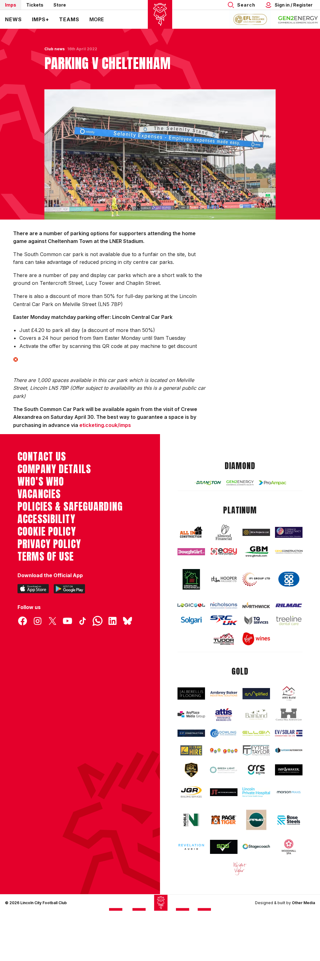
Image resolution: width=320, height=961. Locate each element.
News (13, 19)
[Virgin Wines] (256, 638)
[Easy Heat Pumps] (224, 551)
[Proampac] (272, 482)
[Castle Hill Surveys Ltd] (288, 714)
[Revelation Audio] (191, 847)
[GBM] (256, 552)
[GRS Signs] (256, 770)
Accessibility (46, 519)
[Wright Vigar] (240, 868)
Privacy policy (49, 544)
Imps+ (40, 19)
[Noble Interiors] (191, 820)
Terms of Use (46, 557)
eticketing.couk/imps (105, 425)
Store (59, 4)
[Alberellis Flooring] (191, 693)
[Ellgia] (256, 733)
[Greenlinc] (191, 579)
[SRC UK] (224, 620)
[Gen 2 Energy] (240, 482)
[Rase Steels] (288, 820)
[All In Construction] (191, 532)
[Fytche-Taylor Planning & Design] (256, 750)
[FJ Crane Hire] (191, 750)
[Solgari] (191, 620)
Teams (69, 19)
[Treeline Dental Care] (288, 620)
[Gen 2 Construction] (288, 552)
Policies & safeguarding (70, 507)
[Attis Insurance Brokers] (224, 714)
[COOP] (288, 579)
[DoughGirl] (191, 551)
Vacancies (39, 494)
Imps (10, 4)
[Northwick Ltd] (256, 605)
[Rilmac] (288, 605)
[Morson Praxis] (288, 792)
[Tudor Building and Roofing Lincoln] (224, 639)
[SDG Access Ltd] (224, 847)
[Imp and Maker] (288, 769)
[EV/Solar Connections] (288, 733)
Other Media (303, 902)
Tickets (34, 4)
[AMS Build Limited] (288, 693)
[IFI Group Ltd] (256, 579)
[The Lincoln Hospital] (256, 792)
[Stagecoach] (256, 847)
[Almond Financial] (224, 532)
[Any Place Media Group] (191, 714)
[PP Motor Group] (256, 820)
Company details (54, 469)
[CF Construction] (191, 733)
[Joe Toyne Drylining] (224, 792)
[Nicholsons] (224, 605)
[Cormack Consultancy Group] (288, 532)
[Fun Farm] (224, 750)
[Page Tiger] (224, 820)
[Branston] (207, 483)
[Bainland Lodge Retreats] (256, 714)
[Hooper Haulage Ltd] (224, 579)
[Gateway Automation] (288, 750)
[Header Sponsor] (298, 19)
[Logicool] (191, 605)
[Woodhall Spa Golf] (288, 847)
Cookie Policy (47, 532)
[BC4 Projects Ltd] (256, 532)
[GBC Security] (191, 770)
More (96, 19)
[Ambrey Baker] (224, 694)
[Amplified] (256, 693)
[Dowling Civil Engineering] (224, 733)
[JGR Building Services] (191, 792)
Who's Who (41, 482)
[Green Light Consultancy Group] (224, 770)
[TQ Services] (256, 620)
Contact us (42, 457)
